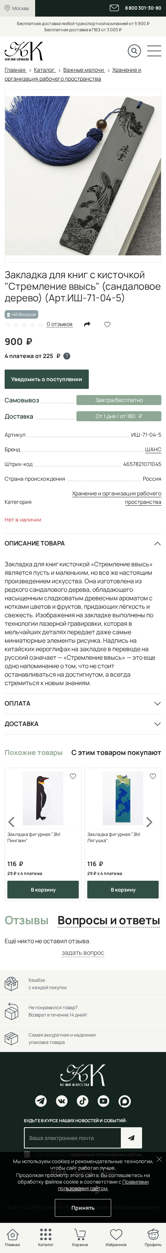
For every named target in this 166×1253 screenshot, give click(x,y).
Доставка (22, 723)
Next (149, 835)
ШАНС (153, 449)
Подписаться (131, 1137)
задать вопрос (83, 952)
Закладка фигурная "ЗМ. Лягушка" (114, 837)
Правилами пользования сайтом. (103, 1185)
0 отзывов (60, 324)
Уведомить (46, 379)
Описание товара (35, 543)
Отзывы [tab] (26, 920)
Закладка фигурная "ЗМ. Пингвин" (34, 837)
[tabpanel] (83, 947)
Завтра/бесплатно (119, 400)
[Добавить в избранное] (72, 776)
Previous (16, 835)
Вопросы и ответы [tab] (109, 920)
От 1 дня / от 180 (106, 416)
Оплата (17, 703)
